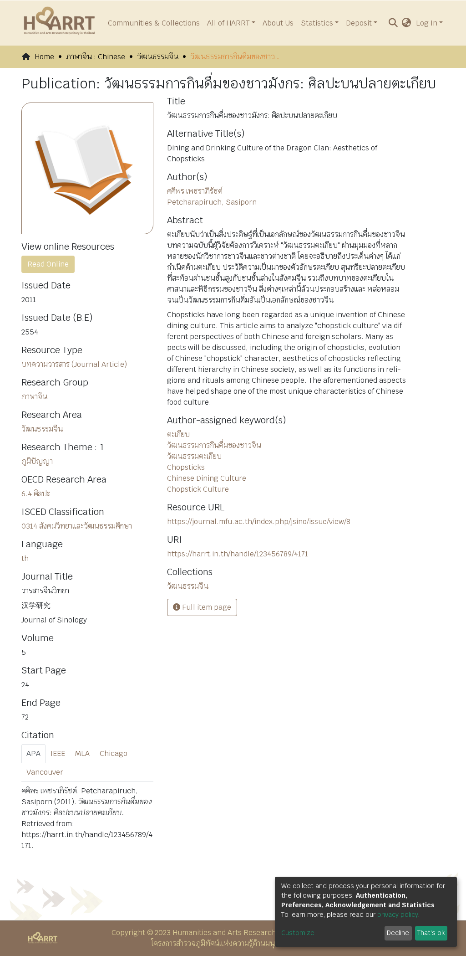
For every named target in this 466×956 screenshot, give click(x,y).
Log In (426, 23)
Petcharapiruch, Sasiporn (212, 202)
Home (44, 57)
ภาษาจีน (34, 396)
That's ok (431, 933)
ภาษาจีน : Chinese (95, 57)
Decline (398, 933)
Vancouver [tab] (44, 772)
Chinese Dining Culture (206, 478)
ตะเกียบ (178, 434)
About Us (278, 23)
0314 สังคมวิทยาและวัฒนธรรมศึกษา (76, 526)
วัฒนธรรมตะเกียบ (194, 456)
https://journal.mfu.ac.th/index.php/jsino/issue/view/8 (258, 521)
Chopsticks (186, 467)
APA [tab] (33, 753)
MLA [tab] (82, 753)
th (25, 558)
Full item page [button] (205, 607)
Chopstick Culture (198, 489)
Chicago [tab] (113, 753)
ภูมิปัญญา (37, 461)
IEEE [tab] (58, 753)
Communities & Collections (154, 23)
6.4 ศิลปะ (35, 494)
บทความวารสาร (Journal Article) (74, 364)
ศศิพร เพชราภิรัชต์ (195, 191)
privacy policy (397, 914)
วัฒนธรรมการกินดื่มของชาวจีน (214, 445)
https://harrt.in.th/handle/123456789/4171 (237, 554)
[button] (406, 23)
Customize (297, 933)
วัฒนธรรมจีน (157, 57)
